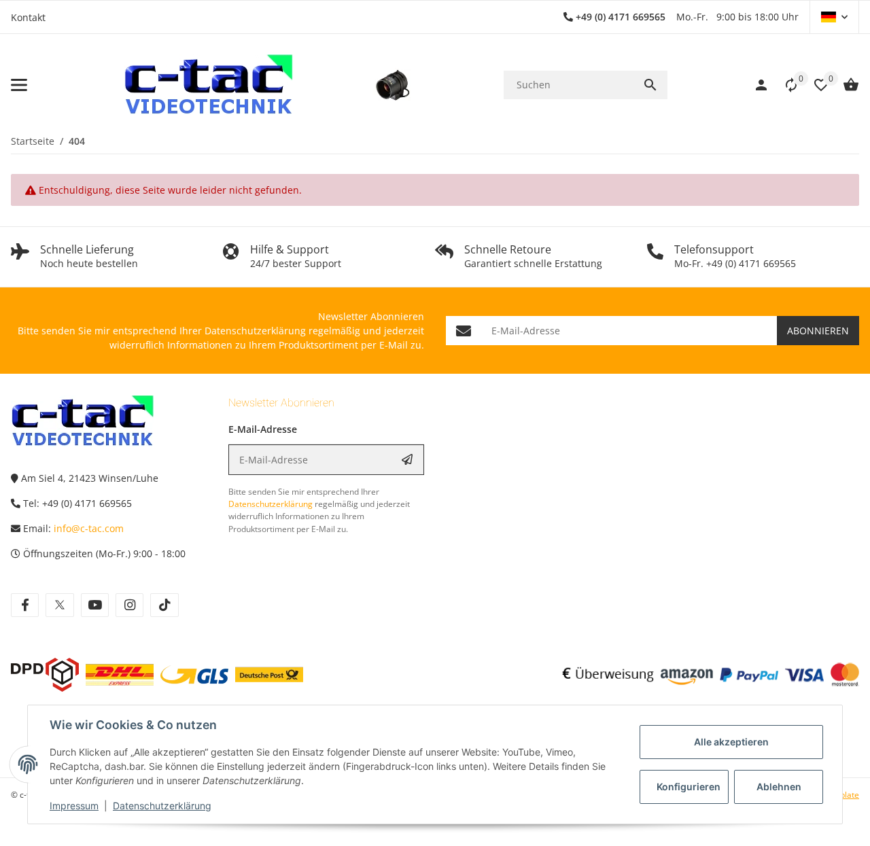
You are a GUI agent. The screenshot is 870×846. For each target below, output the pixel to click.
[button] (834, 17)
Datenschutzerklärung (162, 805)
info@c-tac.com (89, 528)
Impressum (74, 805)
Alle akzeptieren (731, 741)
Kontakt (28, 17)
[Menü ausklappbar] (19, 85)
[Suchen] (650, 85)
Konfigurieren (688, 786)
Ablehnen (778, 786)
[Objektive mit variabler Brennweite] (392, 85)
